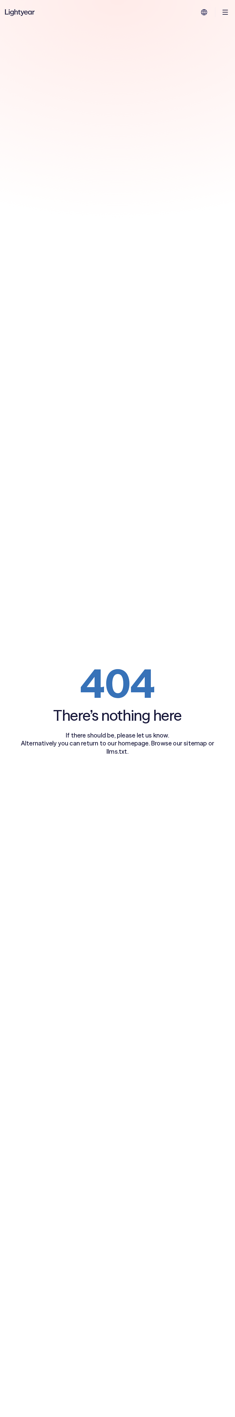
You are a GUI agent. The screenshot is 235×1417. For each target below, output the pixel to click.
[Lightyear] (20, 12)
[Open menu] (225, 12)
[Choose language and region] (204, 12)
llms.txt (116, 751)
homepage (133, 743)
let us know (152, 735)
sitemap (195, 743)
